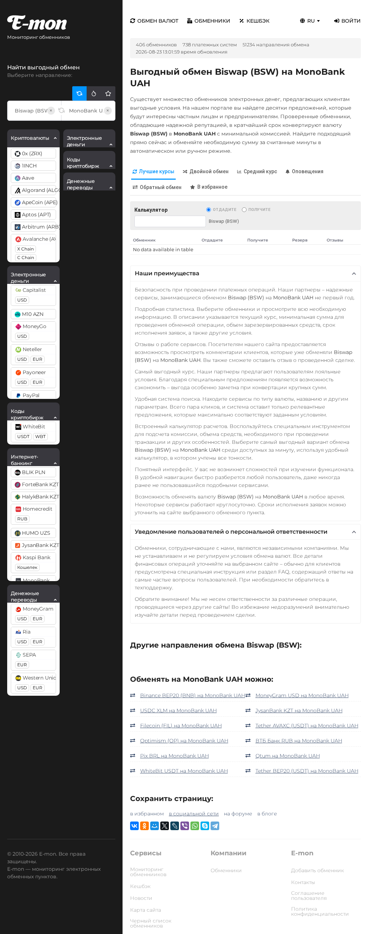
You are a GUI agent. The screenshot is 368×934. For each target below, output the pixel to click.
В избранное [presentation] (212, 187)
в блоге (267, 813)
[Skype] (205, 826)
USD (22, 300)
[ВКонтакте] (134, 826)
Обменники (212, 21)
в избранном (147, 813)
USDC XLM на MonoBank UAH (178, 710)
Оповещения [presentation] (307, 171)
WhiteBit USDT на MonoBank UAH (184, 771)
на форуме (238, 813)
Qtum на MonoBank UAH (288, 756)
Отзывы (335, 240)
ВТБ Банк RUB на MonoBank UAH (299, 740)
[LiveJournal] (174, 826)
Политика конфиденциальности (320, 911)
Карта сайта (145, 909)
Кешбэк (258, 21)
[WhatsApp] (194, 826)
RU (311, 21)
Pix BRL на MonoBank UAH (174, 756)
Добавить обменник (317, 870)
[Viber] (184, 826)
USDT (23, 436)
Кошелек (27, 567)
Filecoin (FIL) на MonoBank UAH (181, 725)
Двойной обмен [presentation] (209, 171)
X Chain (25, 249)
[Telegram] (215, 826)
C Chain (25, 257)
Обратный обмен (160, 187)
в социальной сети (194, 813)
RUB (22, 518)
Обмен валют (157, 21)
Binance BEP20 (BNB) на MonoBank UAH (192, 695)
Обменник (144, 240)
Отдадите (224, 209)
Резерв (300, 240)
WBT (40, 436)
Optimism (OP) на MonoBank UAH (184, 740)
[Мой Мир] (154, 826)
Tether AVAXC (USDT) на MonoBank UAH (307, 725)
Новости (141, 898)
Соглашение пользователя (309, 896)
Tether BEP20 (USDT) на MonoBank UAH (307, 771)
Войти (351, 21)
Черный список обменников (150, 923)
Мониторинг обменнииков (148, 872)
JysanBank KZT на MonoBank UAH (299, 710)
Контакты (303, 882)
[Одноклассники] (144, 826)
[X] (164, 826)
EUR (37, 359)
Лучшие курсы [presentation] (156, 171)
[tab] (153, 172)
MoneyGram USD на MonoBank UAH (302, 695)
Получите (259, 209)
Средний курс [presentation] (260, 171)
